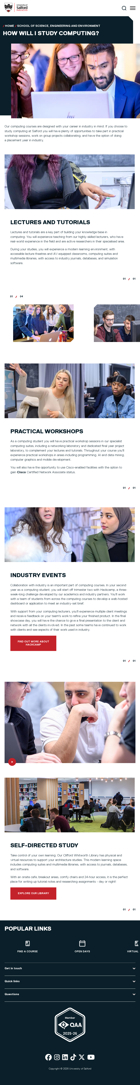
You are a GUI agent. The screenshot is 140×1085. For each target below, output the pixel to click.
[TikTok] (73, 1057)
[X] (81, 1057)
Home (9, 26)
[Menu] (132, 8)
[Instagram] (57, 1057)
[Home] (16, 11)
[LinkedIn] (65, 1057)
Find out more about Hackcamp (33, 643)
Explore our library (33, 893)
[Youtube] (91, 1057)
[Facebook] (48, 1057)
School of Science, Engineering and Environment (58, 26)
